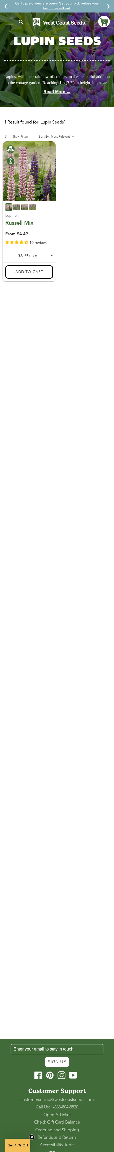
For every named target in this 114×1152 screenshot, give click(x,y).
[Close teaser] (31, 1137)
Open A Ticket (57, 1114)
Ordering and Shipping (57, 1130)
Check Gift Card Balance (57, 1122)
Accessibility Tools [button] (57, 1144)
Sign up (57, 1062)
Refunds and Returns (57, 1137)
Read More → (57, 92)
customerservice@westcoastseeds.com (57, 1099)
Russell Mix (19, 222)
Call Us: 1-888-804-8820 (57, 1107)
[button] (104, 21)
